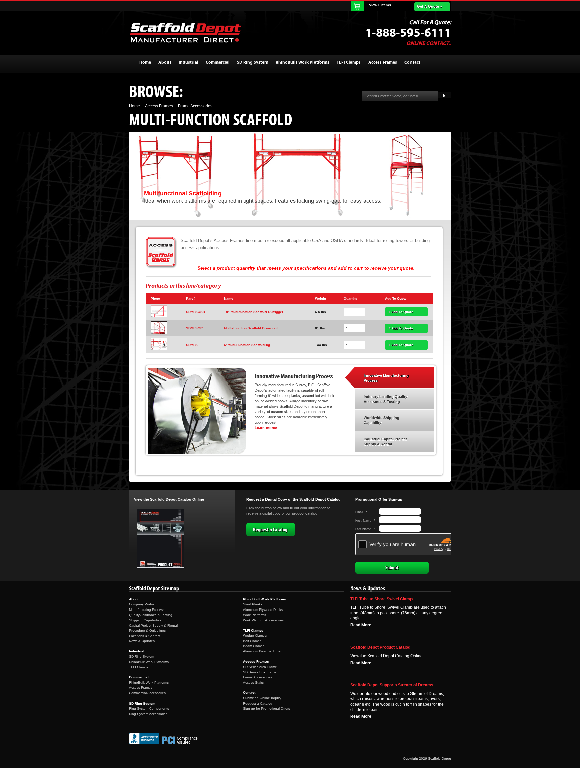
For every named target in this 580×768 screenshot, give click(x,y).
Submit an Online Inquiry (262, 698)
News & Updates (142, 641)
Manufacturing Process (146, 610)
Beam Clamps (253, 646)
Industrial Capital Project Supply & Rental (385, 441)
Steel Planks (252, 604)
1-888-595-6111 (408, 33)
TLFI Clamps (138, 667)
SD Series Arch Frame (260, 667)
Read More (360, 625)
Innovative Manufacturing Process (386, 378)
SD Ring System (141, 656)
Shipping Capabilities (145, 620)
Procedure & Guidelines (147, 630)
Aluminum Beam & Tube (262, 651)
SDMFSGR (194, 328)
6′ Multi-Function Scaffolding (247, 345)
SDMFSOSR (195, 312)
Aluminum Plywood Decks (263, 610)
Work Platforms (254, 615)
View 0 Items (380, 5)
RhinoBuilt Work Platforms (149, 662)
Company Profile (141, 604)
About (133, 599)
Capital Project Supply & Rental (153, 625)
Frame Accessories (257, 677)
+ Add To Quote (400, 312)
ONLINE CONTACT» (428, 43)
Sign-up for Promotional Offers (266, 708)
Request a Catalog (270, 530)
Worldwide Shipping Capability (381, 420)
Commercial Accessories (147, 693)
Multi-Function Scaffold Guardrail (251, 328)
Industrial (136, 651)
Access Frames (140, 687)
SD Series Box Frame (259, 672)
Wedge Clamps (255, 635)
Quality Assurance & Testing (150, 615)
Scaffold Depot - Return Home (185, 32)
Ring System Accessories (148, 714)
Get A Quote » (429, 6)
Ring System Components (149, 708)
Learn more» (266, 428)
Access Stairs (253, 682)
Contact (249, 692)
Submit (392, 567)
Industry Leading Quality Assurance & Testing (385, 399)
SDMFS (192, 345)
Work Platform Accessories (263, 620)
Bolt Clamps (252, 641)
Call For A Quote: (430, 22)
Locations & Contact (144, 636)
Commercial (139, 677)
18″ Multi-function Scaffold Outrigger (253, 312)
